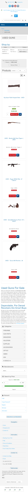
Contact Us (19, 2)
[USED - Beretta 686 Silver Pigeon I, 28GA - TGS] (14, 123)
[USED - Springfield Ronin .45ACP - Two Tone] (14, 206)
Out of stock (12, 155)
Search (14, 389)
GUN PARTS (7, 334)
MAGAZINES (7, 337)
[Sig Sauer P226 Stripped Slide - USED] (14, 86)
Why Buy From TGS (7, 438)
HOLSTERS (6, 340)
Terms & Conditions (7, 443)
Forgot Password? (6, 402)
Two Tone (12, 51)
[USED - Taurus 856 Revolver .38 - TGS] (14, 247)
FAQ (4, 440)
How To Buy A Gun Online (9, 448)
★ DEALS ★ (7, 360)
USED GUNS (22, 51)
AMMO (5, 354)
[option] (14, 476)
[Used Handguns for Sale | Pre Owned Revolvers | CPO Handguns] (14, 10)
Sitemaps (4, 407)
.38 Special (4, 49)
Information (4, 410)
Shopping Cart (6, 427)
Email (4, 458)
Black (11, 49)
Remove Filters (14, 65)
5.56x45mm (4, 53)
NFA (4, 357)
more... (19, 483)
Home (2, 28)
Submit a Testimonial (11, 483)
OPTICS (5, 350)
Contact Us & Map (7, 456)
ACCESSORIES (8, 347)
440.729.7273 (11, 2)
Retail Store (5, 446)
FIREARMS (6, 30)
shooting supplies (20, 323)
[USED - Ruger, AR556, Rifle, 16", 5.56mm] (14, 165)
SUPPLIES (6, 344)
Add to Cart (15, 114)
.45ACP (3, 51)
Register (4, 404)
